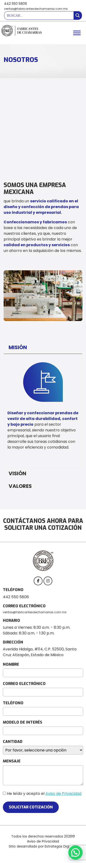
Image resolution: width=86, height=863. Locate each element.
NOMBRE (11, 664)
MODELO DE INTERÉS (22, 722)
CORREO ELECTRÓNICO (24, 683)
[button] (75, 852)
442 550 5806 (15, 3)
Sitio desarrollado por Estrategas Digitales (43, 846)
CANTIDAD (12, 741)
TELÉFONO (13, 702)
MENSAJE (12, 761)
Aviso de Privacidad (63, 793)
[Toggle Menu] (77, 33)
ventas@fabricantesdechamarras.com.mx (36, 9)
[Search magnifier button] (78, 15)
